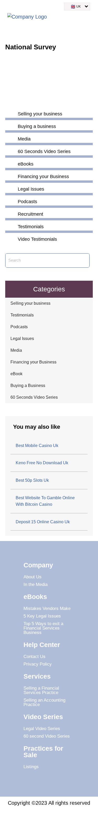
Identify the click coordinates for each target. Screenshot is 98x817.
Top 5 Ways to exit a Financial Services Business (43, 628)
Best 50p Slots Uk (32, 480)
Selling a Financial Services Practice (41, 690)
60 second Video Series (47, 736)
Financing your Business (33, 362)
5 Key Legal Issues (42, 616)
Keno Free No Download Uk (42, 463)
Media (16, 350)
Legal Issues (22, 338)
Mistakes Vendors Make (47, 608)
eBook (16, 374)
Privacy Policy (38, 664)
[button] (88, 18)
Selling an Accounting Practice (44, 702)
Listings (31, 766)
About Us (33, 576)
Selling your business (30, 303)
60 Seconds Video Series (34, 397)
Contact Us (34, 656)
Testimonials (22, 315)
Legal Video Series (42, 728)
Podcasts (19, 327)
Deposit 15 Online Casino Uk (43, 522)
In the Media (36, 584)
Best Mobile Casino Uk (37, 445)
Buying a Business (27, 385)
